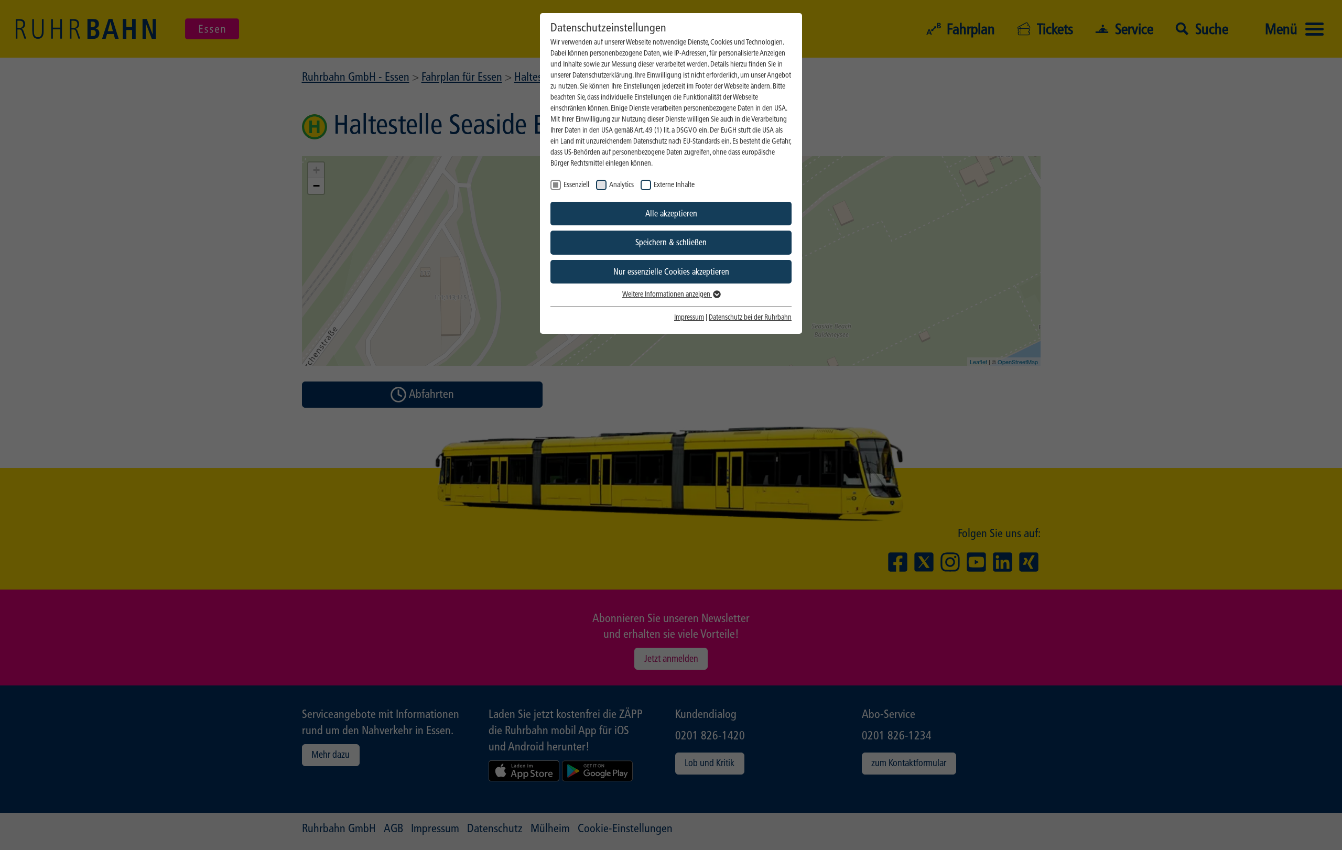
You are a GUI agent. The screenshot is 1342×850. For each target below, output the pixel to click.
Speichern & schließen (671, 242)
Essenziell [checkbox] (576, 184)
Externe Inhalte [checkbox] (674, 184)
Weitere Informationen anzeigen (667, 294)
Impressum (689, 317)
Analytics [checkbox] (621, 184)
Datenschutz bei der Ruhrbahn (750, 317)
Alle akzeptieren (671, 214)
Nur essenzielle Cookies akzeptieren (671, 272)
